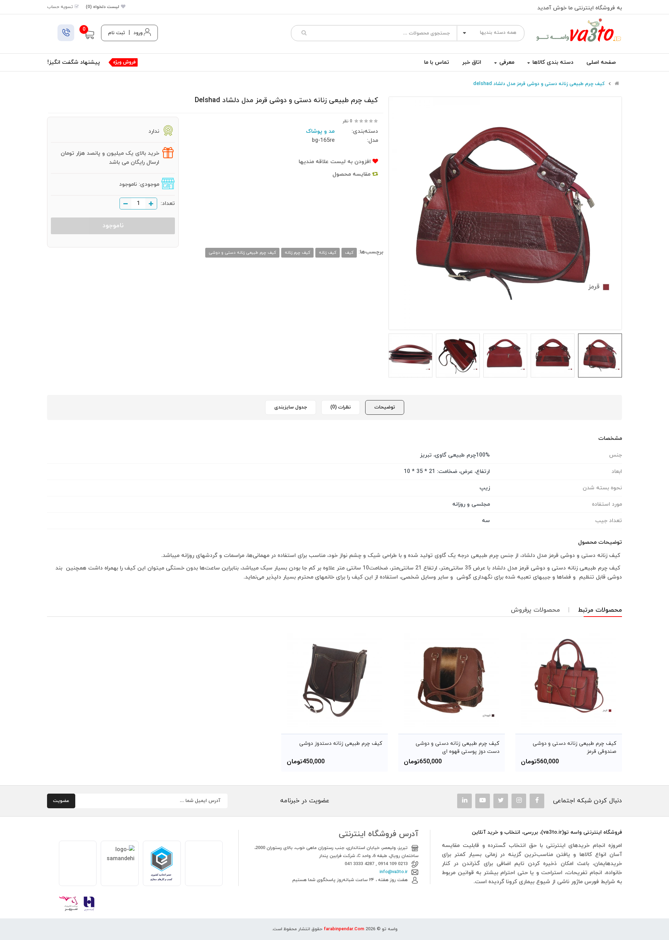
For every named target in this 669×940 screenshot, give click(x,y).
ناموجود (113, 225)
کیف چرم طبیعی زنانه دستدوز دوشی (340, 743)
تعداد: (168, 203)
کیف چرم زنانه (297, 252)
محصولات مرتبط (600, 610)
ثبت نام (116, 33)
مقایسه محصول (352, 174)
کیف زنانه (327, 252)
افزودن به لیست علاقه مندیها (335, 162)
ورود (138, 33)
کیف (349, 252)
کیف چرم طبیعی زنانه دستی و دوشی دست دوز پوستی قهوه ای (457, 747)
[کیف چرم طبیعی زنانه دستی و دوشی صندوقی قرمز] (568, 680)
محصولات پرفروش (535, 610)
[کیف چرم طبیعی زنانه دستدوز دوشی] (334, 680)
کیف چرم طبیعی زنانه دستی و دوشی (242, 252)
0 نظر (347, 121)
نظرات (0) (340, 407)
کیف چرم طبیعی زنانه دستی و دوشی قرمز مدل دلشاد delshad (539, 84)
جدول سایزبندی (290, 407)
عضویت (61, 800)
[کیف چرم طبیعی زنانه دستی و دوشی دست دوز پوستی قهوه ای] (451, 680)
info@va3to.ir (393, 872)
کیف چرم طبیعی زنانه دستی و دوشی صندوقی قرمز (574, 747)
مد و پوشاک (320, 131)
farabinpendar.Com (344, 929)
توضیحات (384, 407)
